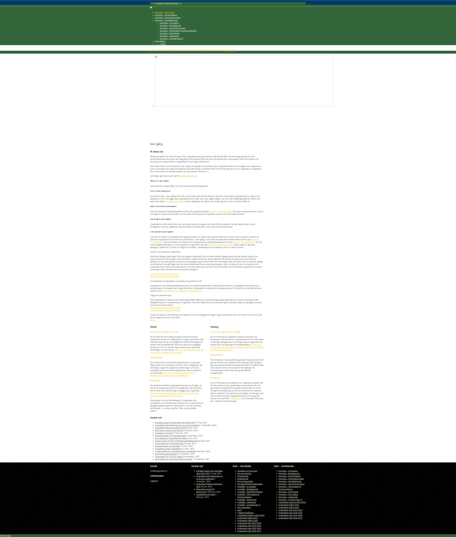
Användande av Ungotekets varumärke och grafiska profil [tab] (176, 281)
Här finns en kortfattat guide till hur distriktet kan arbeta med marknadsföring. (173, 374)
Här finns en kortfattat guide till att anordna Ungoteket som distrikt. (176, 351)
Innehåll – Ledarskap (246, 502)
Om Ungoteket (244, 507)
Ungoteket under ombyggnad (168, 448)
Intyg (152, 320)
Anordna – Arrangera (288, 471)
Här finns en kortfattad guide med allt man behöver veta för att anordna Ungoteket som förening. (236, 347)
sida (162, 408)
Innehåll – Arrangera (246, 486)
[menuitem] (230, 3)
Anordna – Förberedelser (290, 476)
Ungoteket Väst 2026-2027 (249, 531)
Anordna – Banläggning (289, 473)
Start (239, 510)
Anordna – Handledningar (220, 211)
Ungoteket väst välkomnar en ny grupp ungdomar (177, 425)
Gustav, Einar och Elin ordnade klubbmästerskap (176, 441)
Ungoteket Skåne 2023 (247, 518)
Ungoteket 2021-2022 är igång (168, 456)
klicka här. (230, 50)
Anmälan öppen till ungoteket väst (170, 435)
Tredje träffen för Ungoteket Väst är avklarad (175, 451)
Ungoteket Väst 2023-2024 (249, 523)
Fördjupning (242, 478)
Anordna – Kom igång (288, 494)
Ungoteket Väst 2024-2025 (249, 526)
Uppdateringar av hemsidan (167, 446)
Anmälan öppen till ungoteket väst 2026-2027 (175, 422)
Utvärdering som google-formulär (165, 307)
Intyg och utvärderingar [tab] (160, 295)
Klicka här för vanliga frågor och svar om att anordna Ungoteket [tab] (179, 186)
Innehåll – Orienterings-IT (249, 505)
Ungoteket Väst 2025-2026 (249, 528)
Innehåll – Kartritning (246, 499)
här (207, 171)
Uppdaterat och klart (164, 433)
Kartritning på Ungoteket (166, 454)
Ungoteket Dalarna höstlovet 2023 (170, 428)
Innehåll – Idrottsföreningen (250, 492)
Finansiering (242, 476)
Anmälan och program (175, 201)
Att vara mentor (244, 473)
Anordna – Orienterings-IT (290, 499)
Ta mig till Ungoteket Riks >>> (168, 3)
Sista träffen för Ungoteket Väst (169, 443)
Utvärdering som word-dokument (165, 310)
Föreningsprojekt (245, 481)
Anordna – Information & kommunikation (290, 488)
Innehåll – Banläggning (247, 489)
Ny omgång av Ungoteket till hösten (171, 438)
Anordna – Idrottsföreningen (291, 484)
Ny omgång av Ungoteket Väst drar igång (173, 459)
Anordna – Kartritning (288, 492)
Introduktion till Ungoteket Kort (164, 274)
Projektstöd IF (235, 398)
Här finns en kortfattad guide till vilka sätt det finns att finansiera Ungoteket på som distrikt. (174, 394)
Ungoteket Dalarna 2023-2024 (250, 515)
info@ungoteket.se (188, 176)
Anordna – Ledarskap (288, 497)
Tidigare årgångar (245, 512)
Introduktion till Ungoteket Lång (164, 276)
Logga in (154, 480)
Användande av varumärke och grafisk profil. (182, 291)
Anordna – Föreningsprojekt (220, 244)
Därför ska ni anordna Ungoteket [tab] (165, 252)
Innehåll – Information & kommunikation (248, 495)
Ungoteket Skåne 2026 (247, 520)
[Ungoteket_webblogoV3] (162, 8)
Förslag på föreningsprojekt (250, 484)
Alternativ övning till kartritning (169, 430)
